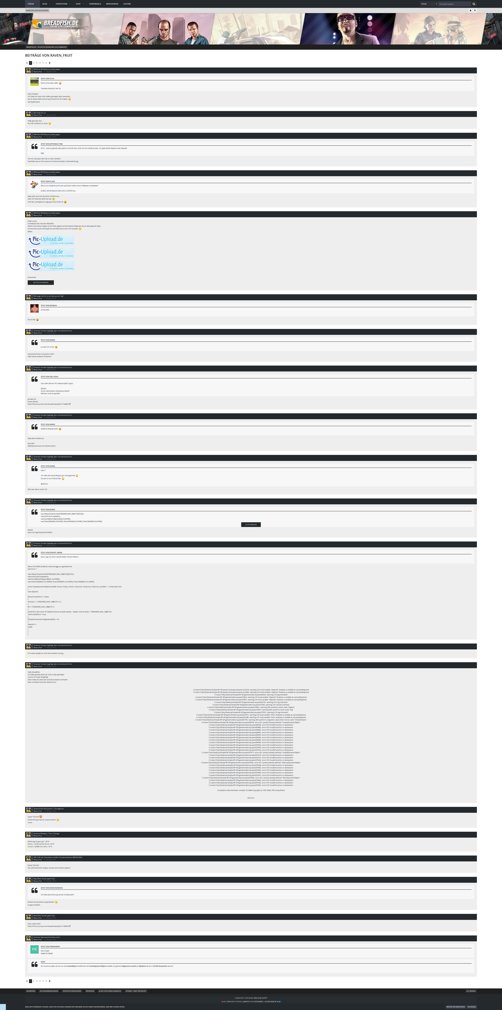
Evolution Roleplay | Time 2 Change (46, 833)
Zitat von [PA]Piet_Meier (51, 552)
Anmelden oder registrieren (37, 10)
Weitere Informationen (456, 1007)
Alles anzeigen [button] (251, 525)
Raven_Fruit (37, 71)
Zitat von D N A (47, 78)
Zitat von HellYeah (49, 376)
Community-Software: (251, 998)
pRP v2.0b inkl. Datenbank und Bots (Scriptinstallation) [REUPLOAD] (57, 857)
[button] (429, 4)
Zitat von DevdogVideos (52, 888)
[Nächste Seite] (50, 63)
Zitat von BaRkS (48, 340)
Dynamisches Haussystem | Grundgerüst (48, 809)
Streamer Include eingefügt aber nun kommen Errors (52, 331)
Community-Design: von (251, 1001)
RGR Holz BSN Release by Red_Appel (46, 69)
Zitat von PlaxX (48, 181)
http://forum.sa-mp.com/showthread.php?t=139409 (48, 926)
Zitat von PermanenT (50, 946)
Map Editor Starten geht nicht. (44, 879)
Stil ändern (471, 991)
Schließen (472, 1007)
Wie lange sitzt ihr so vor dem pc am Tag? (48, 296)
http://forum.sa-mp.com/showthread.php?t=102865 (48, 404)
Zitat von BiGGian (49, 305)
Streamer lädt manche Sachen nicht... (47, 937)
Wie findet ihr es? (39, 113)
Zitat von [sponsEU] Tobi (52, 144)
